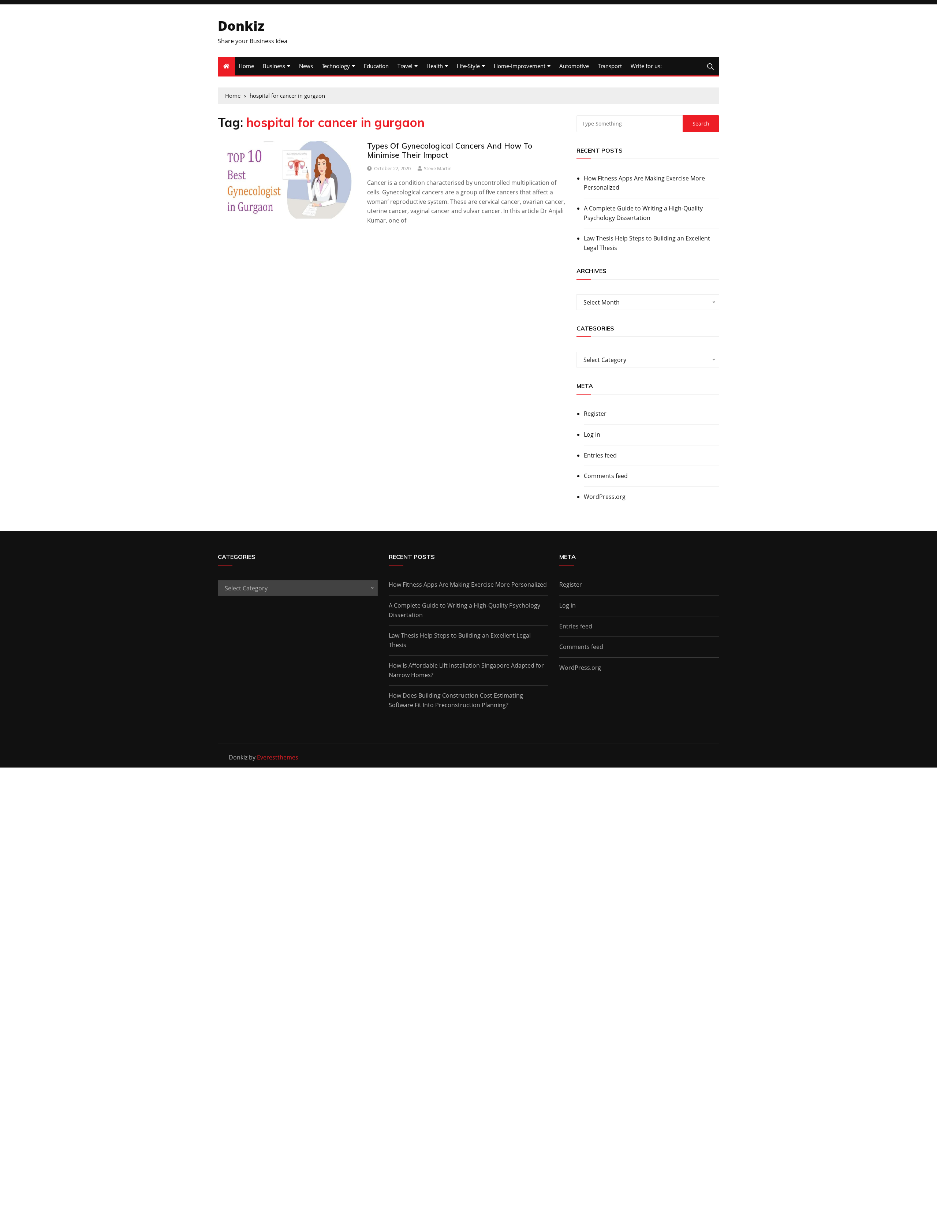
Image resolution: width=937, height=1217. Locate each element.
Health (434, 66)
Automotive (574, 66)
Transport (610, 66)
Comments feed (606, 476)
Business (274, 66)
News (306, 66)
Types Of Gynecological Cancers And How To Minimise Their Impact (449, 150)
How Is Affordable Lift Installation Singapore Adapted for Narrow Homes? (466, 670)
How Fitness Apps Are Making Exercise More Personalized (644, 183)
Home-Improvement (519, 66)
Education (376, 66)
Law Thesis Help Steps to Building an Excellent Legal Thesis (647, 243)
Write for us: (646, 66)
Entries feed (600, 455)
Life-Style (468, 66)
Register (595, 414)
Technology (336, 66)
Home (246, 66)
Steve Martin (438, 168)
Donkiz (241, 26)
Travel (404, 66)
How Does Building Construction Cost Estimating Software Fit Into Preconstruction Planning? (456, 700)
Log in (592, 434)
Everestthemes (277, 757)
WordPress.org (605, 497)
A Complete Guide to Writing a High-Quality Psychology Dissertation (643, 213)
